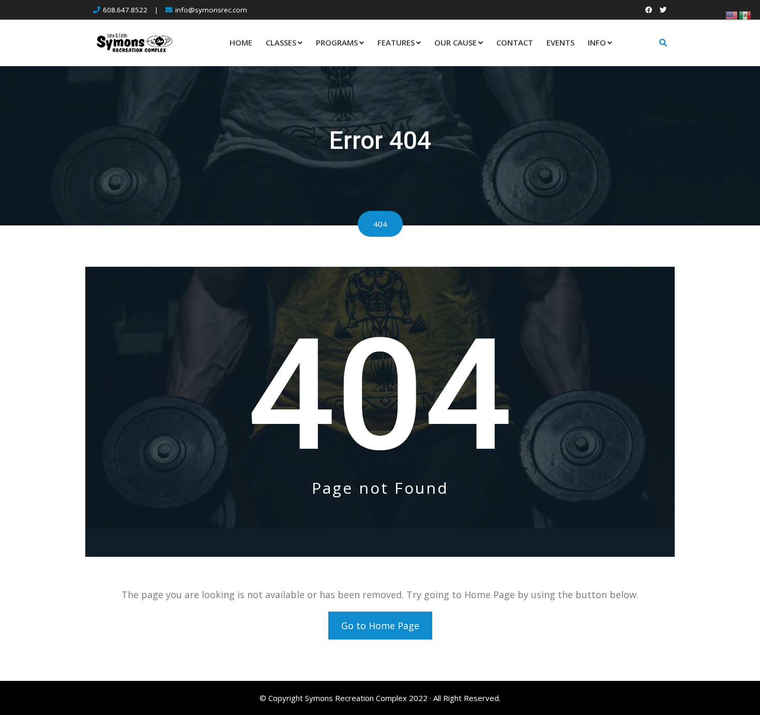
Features (396, 42)
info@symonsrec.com (211, 9)
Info (597, 42)
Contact (514, 42)
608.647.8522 (125, 9)
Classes (281, 42)
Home (241, 42)
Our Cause (455, 42)
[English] (732, 14)
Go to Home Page (380, 625)
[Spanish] (745, 14)
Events (560, 42)
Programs (337, 42)
